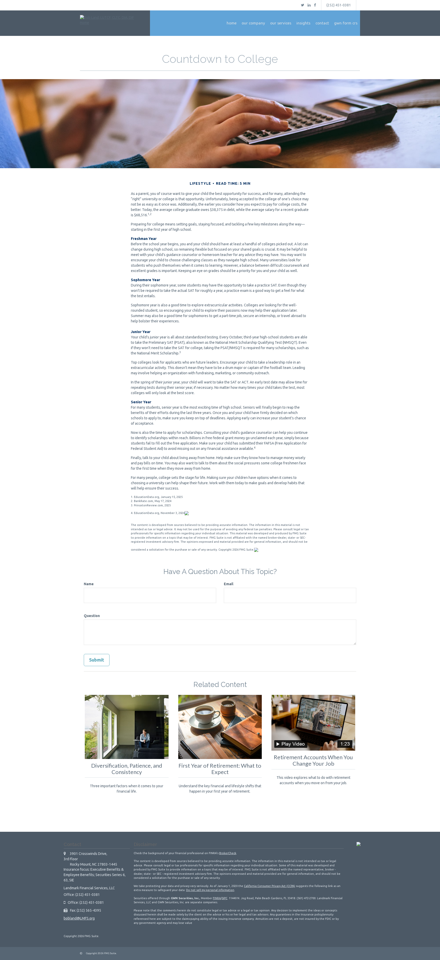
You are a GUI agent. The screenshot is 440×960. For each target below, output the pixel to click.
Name (89, 584)
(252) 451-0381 (338, 5)
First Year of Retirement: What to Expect (219, 768)
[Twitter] (302, 5)
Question (92, 616)
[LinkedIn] (309, 5)
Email (228, 584)
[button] (253, 23)
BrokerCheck (227, 853)
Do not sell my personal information (210, 890)
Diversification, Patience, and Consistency (126, 768)
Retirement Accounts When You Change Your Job (313, 760)
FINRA (217, 898)
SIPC (224, 898)
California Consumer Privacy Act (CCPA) (269, 885)
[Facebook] (315, 5)
